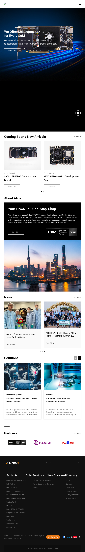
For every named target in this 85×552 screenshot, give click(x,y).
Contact (69, 484)
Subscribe (50, 484)
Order (29, 475)
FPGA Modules (11, 487)
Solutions (38, 475)
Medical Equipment (39, 484)
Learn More (12, 51)
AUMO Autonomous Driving (13, 538)
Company (71, 475)
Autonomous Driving (40, 480)
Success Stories (71, 491)
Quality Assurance (72, 495)
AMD (11, 536)
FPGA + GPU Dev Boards (14, 491)
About (68, 480)
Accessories (10, 527)
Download (60, 475)
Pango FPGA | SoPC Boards (15, 513)
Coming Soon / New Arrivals (16, 480)
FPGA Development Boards (15, 498)
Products (11, 475)
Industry (35, 487)
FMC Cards (10, 516)
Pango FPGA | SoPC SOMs (15, 509)
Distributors (70, 487)
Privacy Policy (71, 498)
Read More (16, 232)
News (50, 475)
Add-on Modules (12, 523)
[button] (41, 191)
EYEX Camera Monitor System (34, 536)
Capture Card (11, 502)
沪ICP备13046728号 (50, 548)
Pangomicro (18, 536)
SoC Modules (10, 484)
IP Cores (9, 505)
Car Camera (10, 520)
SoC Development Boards (15, 495)
